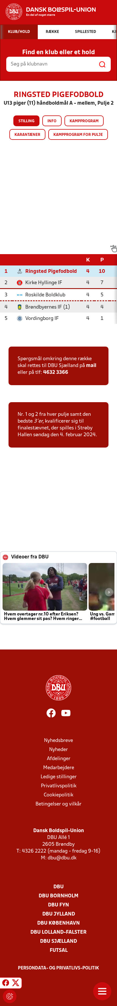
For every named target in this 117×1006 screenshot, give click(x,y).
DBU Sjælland (58, 941)
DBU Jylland (58, 914)
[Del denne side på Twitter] (15, 983)
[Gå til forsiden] (48, 11)
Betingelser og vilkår (58, 804)
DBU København (58, 923)
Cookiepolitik (58, 795)
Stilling (26, 121)
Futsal (59, 950)
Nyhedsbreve (58, 740)
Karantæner (27, 135)
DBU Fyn (58, 905)
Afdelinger (58, 758)
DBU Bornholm (58, 896)
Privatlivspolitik (58, 786)
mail (91, 365)
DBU (58, 887)
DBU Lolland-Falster (58, 932)
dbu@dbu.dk (62, 858)
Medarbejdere (58, 767)
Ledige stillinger (59, 777)
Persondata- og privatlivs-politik (58, 968)
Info (52, 121)
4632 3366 (55, 372)
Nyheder (58, 749)
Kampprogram (84, 121)
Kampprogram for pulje (78, 135)
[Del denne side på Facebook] (5, 983)
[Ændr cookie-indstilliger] (9, 996)
